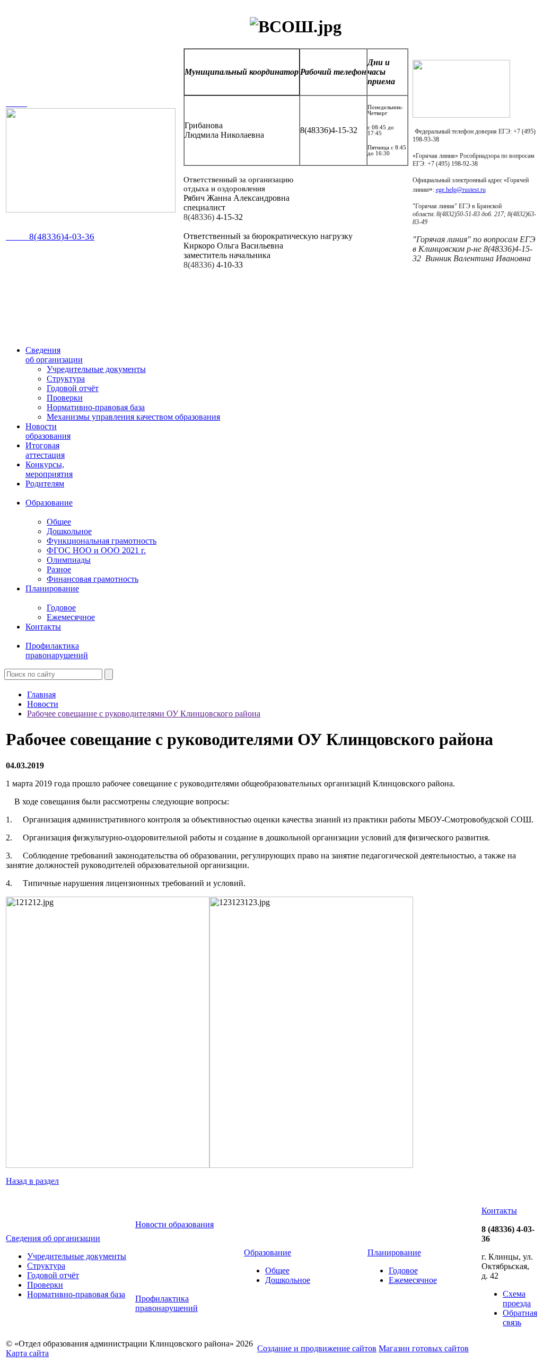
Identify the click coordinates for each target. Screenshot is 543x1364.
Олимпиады (69, 559)
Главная (41, 694)
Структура (66, 378)
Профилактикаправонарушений (56, 650)
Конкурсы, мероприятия (49, 469)
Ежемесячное (71, 617)
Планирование (52, 588)
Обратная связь (520, 1317)
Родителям (44, 483)
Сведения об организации (54, 355)
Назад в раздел (32, 1180)
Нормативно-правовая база (96, 407)
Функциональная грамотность (101, 540)
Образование (49, 502)
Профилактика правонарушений (166, 1303)
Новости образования (48, 431)
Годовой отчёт (73, 388)
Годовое (61, 607)
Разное (59, 569)
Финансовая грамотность (92, 578)
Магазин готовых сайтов (424, 1348)
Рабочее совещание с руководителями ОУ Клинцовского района (143, 713)
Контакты (43, 626)
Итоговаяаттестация (45, 450)
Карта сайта (27, 1353)
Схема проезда (517, 1298)
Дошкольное (69, 531)
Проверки (65, 397)
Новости (42, 703)
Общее (59, 521)
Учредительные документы (96, 369)
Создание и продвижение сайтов (316, 1348)
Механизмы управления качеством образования (133, 416)
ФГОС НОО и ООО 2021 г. (96, 550)
